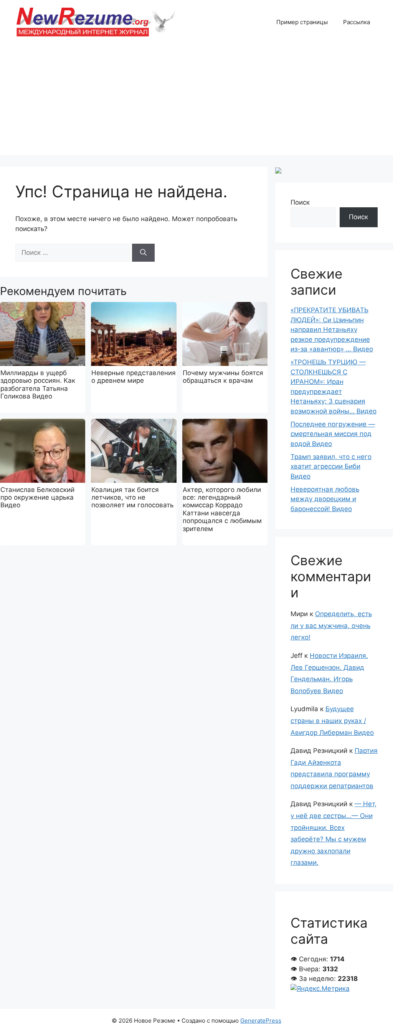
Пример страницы (302, 22)
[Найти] (143, 253)
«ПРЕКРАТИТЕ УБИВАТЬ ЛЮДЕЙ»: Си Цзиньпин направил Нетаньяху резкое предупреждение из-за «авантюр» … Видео (332, 329)
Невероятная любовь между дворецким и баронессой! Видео (325, 499)
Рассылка (356, 22)
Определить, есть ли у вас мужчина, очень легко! (331, 625)
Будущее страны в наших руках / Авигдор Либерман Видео (332, 720)
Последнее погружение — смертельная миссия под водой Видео (333, 434)
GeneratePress (260, 1020)
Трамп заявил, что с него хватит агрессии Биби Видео (331, 466)
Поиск (300, 202)
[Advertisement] (196, 101)
